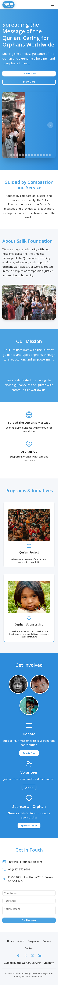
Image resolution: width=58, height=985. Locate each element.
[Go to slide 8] (29, 155)
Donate (47, 941)
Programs (33, 941)
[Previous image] (8, 125)
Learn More (29, 81)
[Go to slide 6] (23, 155)
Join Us (29, 787)
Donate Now (29, 73)
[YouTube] (32, 955)
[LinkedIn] (39, 955)
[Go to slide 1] (8, 155)
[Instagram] (25, 955)
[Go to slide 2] (11, 155)
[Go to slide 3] (14, 155)
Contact (29, 948)
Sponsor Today (29, 825)
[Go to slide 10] (35, 155)
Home (10, 941)
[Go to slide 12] (41, 155)
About (20, 941)
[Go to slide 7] (26, 155)
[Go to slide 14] (47, 155)
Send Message (29, 920)
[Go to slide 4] (17, 155)
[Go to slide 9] (32, 155)
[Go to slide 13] (44, 155)
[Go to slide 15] (50, 155)
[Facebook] (18, 955)
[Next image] (50, 125)
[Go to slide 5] (20, 155)
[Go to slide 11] (38, 155)
